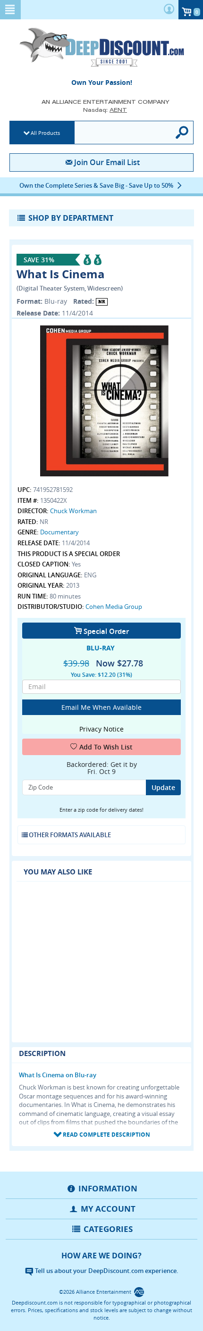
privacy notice (101, 728)
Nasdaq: (105, 109)
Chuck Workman (73, 511)
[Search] (182, 132)
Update (163, 787)
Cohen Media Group (113, 606)
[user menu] (169, 9)
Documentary (59, 532)
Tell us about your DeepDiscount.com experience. (106, 1270)
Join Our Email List (106, 162)
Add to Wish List (106, 746)
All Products (45, 132)
